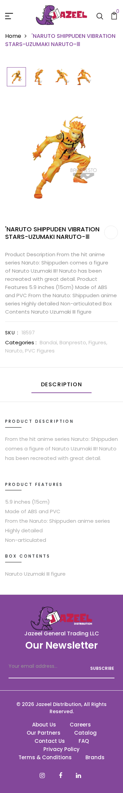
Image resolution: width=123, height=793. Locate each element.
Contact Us (50, 741)
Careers (80, 724)
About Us (44, 724)
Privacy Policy (61, 749)
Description (61, 384)
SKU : (11, 332)
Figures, (97, 342)
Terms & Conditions (45, 757)
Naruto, (15, 350)
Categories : (21, 342)
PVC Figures (40, 350)
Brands (95, 757)
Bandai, (49, 342)
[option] (16, 77)
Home (13, 36)
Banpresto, (73, 342)
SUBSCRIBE (102, 668)
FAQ (84, 741)
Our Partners (43, 732)
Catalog (85, 732)
